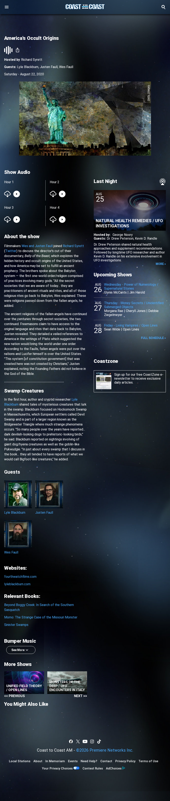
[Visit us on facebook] (70, 741)
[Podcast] (162, 181)
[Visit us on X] (77, 741)
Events (73, 761)
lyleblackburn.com (17, 584)
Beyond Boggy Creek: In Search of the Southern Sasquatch (39, 607)
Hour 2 (54, 182)
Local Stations (19, 761)
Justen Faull (49, 67)
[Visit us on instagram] (92, 741)
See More (17, 650)
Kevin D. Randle (146, 238)
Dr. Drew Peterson (120, 238)
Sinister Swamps (16, 625)
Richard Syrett (31, 60)
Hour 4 (54, 208)
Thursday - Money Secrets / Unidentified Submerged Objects (134, 305)
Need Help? (89, 761)
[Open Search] (163, 7)
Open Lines (131, 329)
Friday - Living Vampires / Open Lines (131, 325)
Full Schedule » (153, 338)
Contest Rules (93, 768)
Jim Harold (137, 292)
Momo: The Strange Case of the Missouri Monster (40, 617)
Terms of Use (148, 761)
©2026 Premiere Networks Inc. (104, 750)
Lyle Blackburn (27, 67)
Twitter (10, 251)
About (37, 761)
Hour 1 (9, 182)
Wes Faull (66, 67)
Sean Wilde (112, 329)
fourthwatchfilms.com (20, 577)
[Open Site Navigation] (6, 7)
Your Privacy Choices (57, 768)
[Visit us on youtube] (85, 741)
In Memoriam (55, 761)
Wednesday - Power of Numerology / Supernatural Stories (131, 286)
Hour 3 (9, 208)
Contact (106, 761)
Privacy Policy (125, 761)
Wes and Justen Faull (37, 246)
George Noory (123, 235)
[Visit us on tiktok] (99, 741)
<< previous (14, 696)
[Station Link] (85, 7)
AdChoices (113, 768)
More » (161, 264)
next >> (80, 696)
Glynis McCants (115, 292)
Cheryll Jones (136, 311)
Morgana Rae (113, 311)
